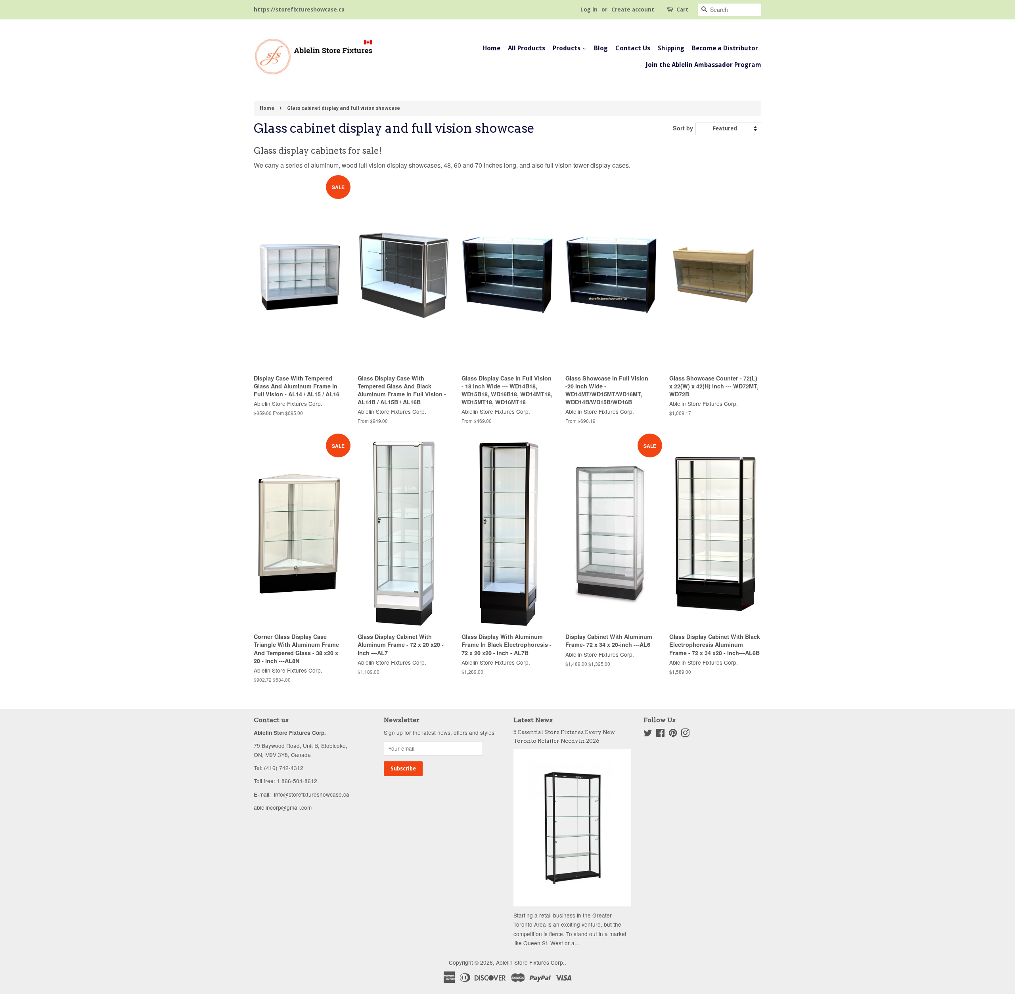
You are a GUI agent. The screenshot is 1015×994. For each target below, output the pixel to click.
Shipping (671, 48)
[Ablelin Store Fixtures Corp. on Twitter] (647, 734)
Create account (632, 9)
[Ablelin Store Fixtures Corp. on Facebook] (660, 734)
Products (567, 48)
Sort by (683, 128)
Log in (589, 9)
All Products (526, 48)
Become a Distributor (725, 48)
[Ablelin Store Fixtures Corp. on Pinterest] (672, 734)
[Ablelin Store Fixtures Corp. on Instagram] (685, 734)
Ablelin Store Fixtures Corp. (530, 962)
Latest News (533, 720)
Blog (601, 48)
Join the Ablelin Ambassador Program (703, 65)
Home (491, 48)
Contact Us (632, 48)
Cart (682, 9)
